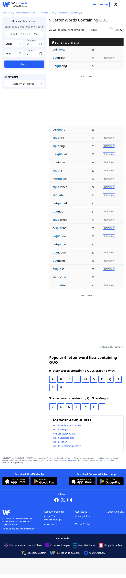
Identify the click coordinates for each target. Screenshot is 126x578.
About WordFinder (54, 511)
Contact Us (81, 511)
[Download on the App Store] (15, 481)
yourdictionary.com (68, 460)
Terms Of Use (82, 524)
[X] (63, 500)
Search (24, 64)
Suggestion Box (115, 511)
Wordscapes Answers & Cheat (25, 545)
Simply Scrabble (113, 545)
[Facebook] (56, 500)
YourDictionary (97, 552)
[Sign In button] (115, 4)
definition (109, 57)
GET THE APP (100, 4)
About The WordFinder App (53, 518)
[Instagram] (69, 500)
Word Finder (7, 13)
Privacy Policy (82, 516)
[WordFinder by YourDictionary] (15, 4)
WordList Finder (87, 545)
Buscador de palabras (68, 552)
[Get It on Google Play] (44, 481)
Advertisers (50, 524)
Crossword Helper (60, 545)
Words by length (47, 13)
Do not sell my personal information (18, 528)
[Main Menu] (122, 4)
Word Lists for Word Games (26, 13)
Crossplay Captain (36, 552)
